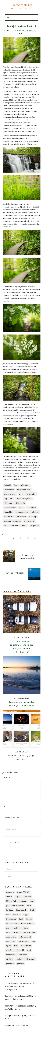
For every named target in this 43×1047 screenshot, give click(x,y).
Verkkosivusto (9, 829)
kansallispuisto (18, 905)
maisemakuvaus (21, 512)
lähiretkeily (20, 503)
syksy (8, 946)
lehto (21, 507)
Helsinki (7, 485)
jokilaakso (25, 485)
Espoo (17, 897)
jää (7, 905)
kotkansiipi (30, 494)
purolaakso (21, 516)
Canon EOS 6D (23, 892)
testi (29, 950)
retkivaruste (11, 937)
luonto (29, 919)
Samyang (32, 516)
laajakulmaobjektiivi (24, 499)
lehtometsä (31, 507)
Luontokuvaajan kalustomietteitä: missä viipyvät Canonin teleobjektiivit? (20, 986)
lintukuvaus (11, 919)
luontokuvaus (11, 923)
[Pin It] (20, 538)
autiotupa (10, 892)
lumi (21, 919)
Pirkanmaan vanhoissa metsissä (21, 556)
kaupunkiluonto (23, 490)
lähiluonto (8, 503)
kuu (7, 914)
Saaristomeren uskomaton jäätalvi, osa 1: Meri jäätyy (20, 1007)
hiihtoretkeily (11, 901)
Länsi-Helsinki (10, 507)
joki (15, 485)
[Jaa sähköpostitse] (34, 538)
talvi (16, 946)
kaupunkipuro (9, 494)
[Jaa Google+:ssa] (27, 538)
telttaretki (20, 950)
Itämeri (24, 901)
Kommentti (8, 777)
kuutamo (16, 914)
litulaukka (8, 512)
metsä (16, 928)
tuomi (24, 525)
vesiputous (34, 525)
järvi (32, 901)
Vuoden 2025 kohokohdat (16, 1025)
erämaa (9, 897)
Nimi (5, 807)
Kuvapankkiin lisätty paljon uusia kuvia (20, 1017)
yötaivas (20, 964)
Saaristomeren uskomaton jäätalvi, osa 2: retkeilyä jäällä (20, 997)
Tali (5, 525)
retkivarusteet (25, 937)
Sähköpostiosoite (12, 818)
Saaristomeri (23, 941)
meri (8, 928)
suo (33, 941)
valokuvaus (30, 959)
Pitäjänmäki (8, 516)
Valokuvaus (19, 31)
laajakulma (8, 499)
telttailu (9, 950)
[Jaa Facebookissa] (6, 538)
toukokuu (14, 525)
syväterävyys (29, 521)
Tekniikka (7, 31)
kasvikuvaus (9, 490)
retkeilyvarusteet (28, 932)
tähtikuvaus (10, 955)
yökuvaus (10, 964)
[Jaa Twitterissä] (13, 538)
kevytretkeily (21, 910)
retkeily (25, 928)
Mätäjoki (35, 512)
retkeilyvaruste (12, 932)
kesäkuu (9, 910)
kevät (21, 494)
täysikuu (9, 959)
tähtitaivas (23, 955)
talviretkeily (26, 946)
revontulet (10, 941)
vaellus (19, 959)
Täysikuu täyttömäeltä (21, 574)
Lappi (25, 914)
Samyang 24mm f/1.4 (12, 521)
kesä (29, 905)
